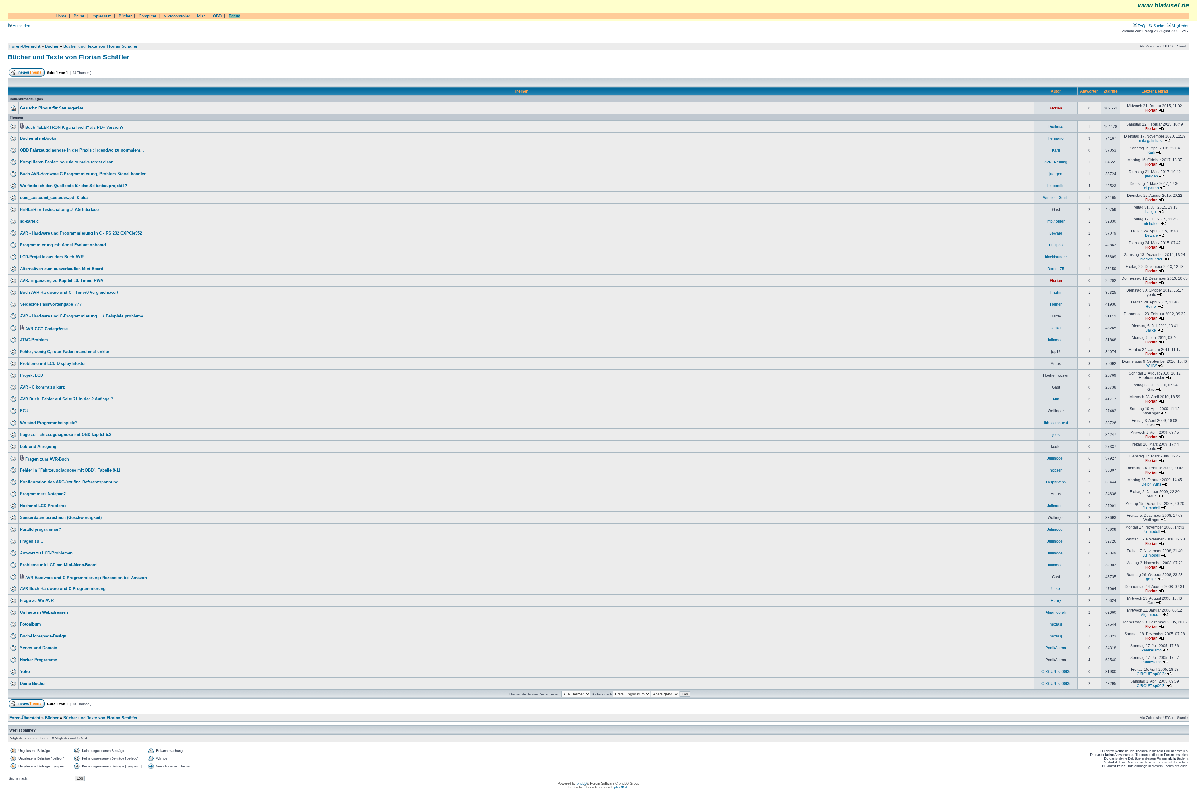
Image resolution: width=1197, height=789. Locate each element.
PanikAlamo (1056, 648)
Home (61, 16)
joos (1056, 435)
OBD (217, 16)
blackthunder (1056, 257)
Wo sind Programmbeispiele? (49, 423)
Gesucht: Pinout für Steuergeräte (51, 108)
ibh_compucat (1056, 423)
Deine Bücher (33, 683)
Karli (1056, 150)
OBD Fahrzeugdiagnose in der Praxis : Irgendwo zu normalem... (82, 150)
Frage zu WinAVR (37, 600)
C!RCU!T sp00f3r (1055, 672)
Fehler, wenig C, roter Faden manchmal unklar (64, 352)
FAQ (1141, 26)
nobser (1056, 470)
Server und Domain (38, 648)
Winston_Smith (1056, 198)
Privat (79, 16)
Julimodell (1056, 340)
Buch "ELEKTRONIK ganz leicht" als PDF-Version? (74, 127)
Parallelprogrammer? (40, 529)
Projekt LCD (31, 375)
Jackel (1055, 328)
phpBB (582, 783)
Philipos (1056, 245)
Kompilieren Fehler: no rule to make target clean (66, 162)
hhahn (1055, 292)
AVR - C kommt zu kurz (42, 387)
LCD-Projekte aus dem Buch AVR (52, 257)
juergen (1055, 174)
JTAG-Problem (34, 340)
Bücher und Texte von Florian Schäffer (100, 46)
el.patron (1151, 188)
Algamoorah (1056, 612)
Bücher (125, 16)
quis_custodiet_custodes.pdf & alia (54, 198)
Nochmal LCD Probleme (43, 506)
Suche (1158, 26)
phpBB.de (621, 787)
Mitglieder (1180, 26)
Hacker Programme (38, 660)
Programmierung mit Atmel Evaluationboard (63, 245)
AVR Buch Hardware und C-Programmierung (63, 589)
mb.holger (1056, 221)
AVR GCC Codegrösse (46, 329)
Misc (201, 16)
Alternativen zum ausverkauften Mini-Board (61, 269)
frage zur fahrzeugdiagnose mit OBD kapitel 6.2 (65, 435)
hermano (1056, 138)
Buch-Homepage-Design (43, 636)
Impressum (101, 16)
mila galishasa (1151, 140)
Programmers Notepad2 (43, 494)
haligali (1151, 212)
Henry (1056, 600)
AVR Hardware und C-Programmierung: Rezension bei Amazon (86, 578)
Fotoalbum (30, 624)
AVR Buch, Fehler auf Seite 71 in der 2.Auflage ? (66, 399)
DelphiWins (1056, 482)
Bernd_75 (1055, 269)
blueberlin (1056, 186)
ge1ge (1151, 579)
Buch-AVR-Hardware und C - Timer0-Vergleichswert (69, 292)
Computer (147, 16)
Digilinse (1055, 126)
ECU (24, 411)
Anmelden (21, 26)
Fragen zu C (31, 541)
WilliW (1151, 366)
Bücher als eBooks (38, 138)
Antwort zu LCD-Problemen (46, 553)
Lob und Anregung (38, 446)
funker (1055, 589)
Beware (1055, 233)
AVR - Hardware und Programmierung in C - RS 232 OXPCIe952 (81, 233)
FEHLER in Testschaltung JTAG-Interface (59, 209)
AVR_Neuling (1055, 162)
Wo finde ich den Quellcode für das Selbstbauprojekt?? (73, 186)
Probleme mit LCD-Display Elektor (53, 363)
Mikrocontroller (176, 16)
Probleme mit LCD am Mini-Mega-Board (58, 565)
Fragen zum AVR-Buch (47, 459)
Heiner (1056, 304)
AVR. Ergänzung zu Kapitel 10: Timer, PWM (62, 280)
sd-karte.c (29, 221)
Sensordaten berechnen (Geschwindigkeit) (61, 518)
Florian (1056, 108)
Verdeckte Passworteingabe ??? (51, 304)
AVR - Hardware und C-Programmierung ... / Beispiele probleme (81, 316)
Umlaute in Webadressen (44, 612)
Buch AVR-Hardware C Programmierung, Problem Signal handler (83, 174)
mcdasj (1056, 624)
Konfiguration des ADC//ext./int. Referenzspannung (69, 482)
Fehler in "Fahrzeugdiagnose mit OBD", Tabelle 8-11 (70, 470)
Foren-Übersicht (24, 46)
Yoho (25, 672)
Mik (1056, 399)
